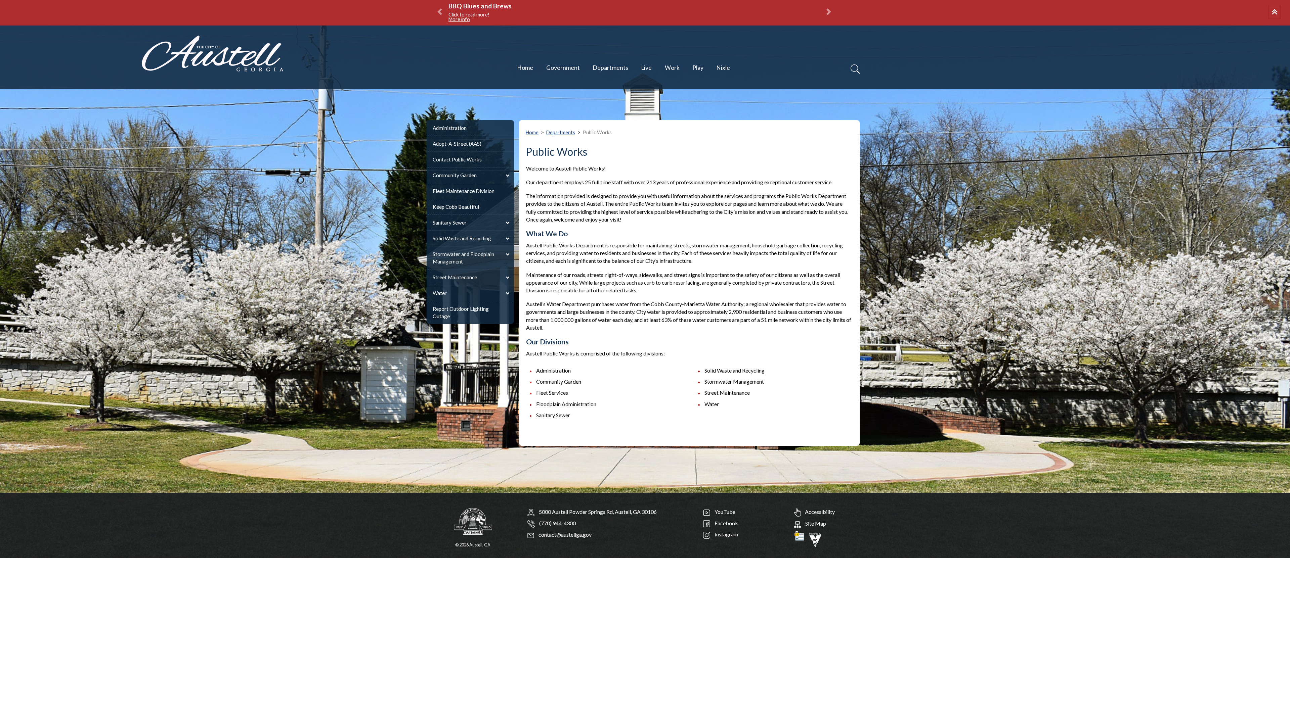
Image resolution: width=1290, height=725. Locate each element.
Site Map (815, 523)
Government (563, 67)
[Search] (855, 69)
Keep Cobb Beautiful (456, 207)
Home (525, 67)
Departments (610, 67)
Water (440, 293)
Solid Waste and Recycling (462, 238)
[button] (1275, 12)
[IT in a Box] (815, 539)
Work (672, 67)
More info (538, 14)
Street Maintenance (455, 277)
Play (697, 67)
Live (646, 67)
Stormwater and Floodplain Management (463, 257)
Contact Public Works (457, 159)
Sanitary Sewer (450, 223)
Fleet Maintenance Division (463, 191)
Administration (450, 128)
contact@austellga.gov (565, 534)
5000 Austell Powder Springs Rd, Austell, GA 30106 (598, 512)
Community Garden (455, 175)
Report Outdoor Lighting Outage (461, 312)
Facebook (726, 523)
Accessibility (819, 512)
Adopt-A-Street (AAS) (457, 144)
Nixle (723, 67)
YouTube (724, 512)
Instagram (726, 534)
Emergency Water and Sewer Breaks (502, 6)
